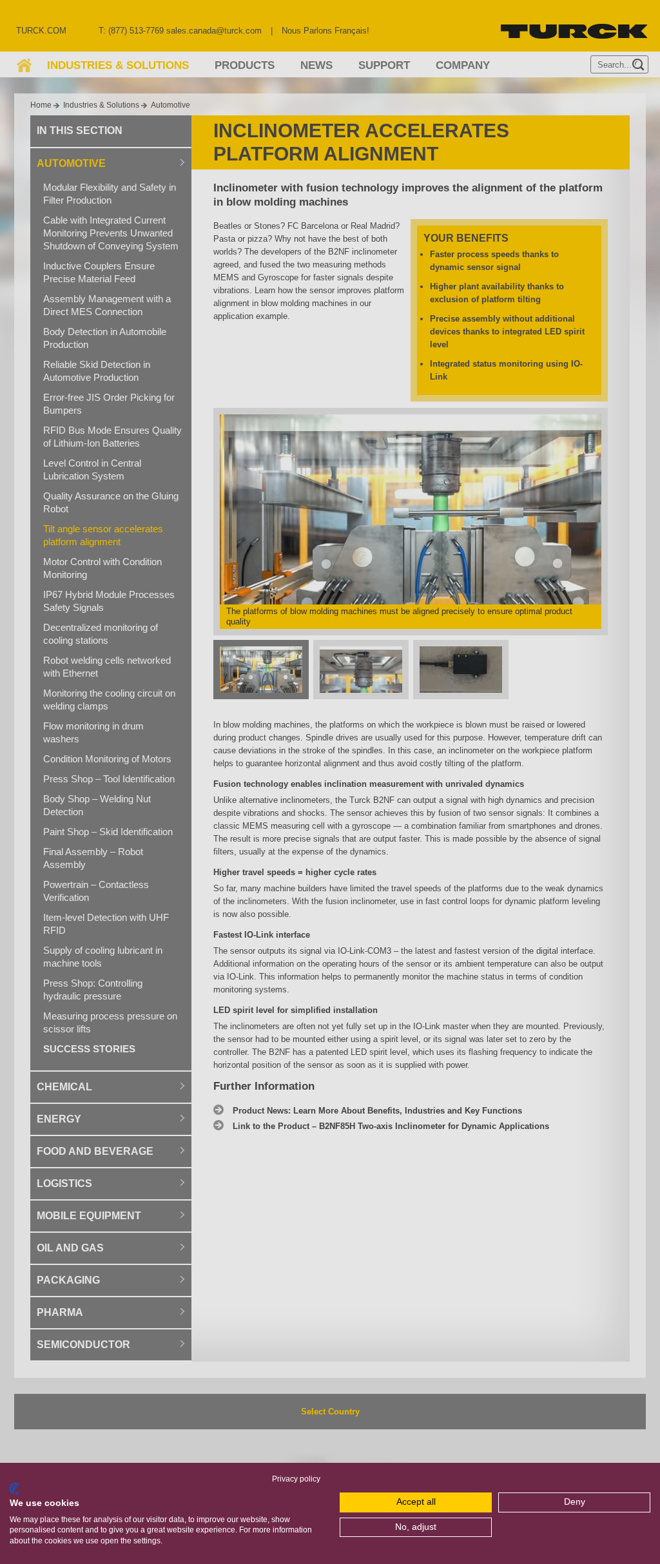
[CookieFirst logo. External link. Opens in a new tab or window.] (14, 1488)
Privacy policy (296, 1478)
